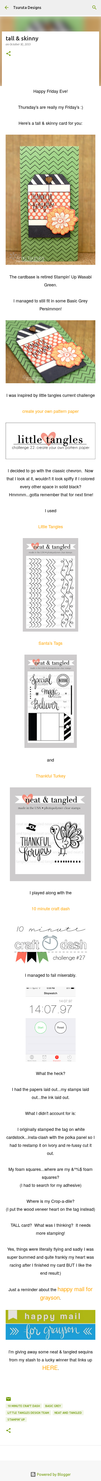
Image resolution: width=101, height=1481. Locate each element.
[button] (8, 54)
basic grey (53, 1405)
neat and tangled (68, 1412)
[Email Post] (8, 1400)
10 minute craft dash (24, 1405)
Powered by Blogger (53, 1474)
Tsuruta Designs (27, 7)
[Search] (94, 7)
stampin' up (16, 1419)
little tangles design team (28, 1412)
